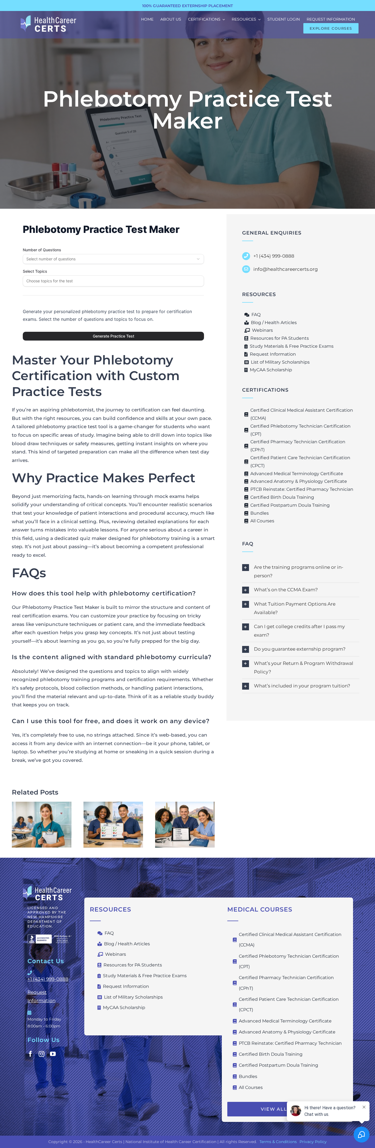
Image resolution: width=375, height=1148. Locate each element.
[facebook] (30, 1054)
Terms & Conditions (278, 1141)
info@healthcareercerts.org (285, 269)
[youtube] (53, 1054)
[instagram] (41, 1054)
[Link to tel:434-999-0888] (48, 973)
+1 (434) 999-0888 (47, 979)
